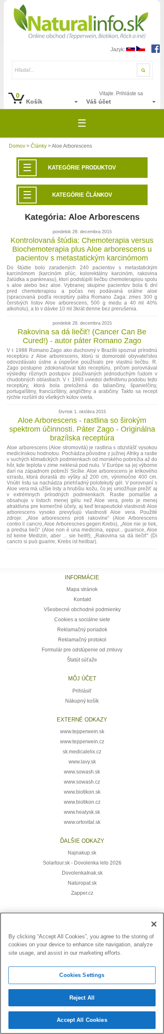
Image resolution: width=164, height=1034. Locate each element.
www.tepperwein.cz (82, 742)
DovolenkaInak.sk (82, 873)
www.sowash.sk (82, 772)
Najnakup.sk (82, 853)
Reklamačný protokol (82, 640)
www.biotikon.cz (82, 802)
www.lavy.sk (82, 762)
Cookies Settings (81, 975)
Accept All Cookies (82, 1020)
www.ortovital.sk (82, 822)
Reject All (82, 998)
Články (39, 146)
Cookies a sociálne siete (82, 619)
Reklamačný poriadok (82, 630)
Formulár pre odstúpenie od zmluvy (82, 650)
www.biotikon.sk (82, 792)
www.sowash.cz (82, 782)
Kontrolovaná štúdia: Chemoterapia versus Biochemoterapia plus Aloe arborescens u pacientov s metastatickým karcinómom (82, 249)
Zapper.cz (82, 893)
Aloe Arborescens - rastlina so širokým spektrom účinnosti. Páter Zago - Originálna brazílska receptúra (82, 429)
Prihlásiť (82, 691)
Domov (17, 146)
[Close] (154, 924)
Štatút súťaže (82, 660)
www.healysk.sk (82, 812)
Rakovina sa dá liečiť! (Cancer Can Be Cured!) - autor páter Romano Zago (82, 336)
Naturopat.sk (82, 883)
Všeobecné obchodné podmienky (82, 609)
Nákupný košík (82, 701)
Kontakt (82, 599)
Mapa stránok (82, 589)
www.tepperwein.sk (82, 731)
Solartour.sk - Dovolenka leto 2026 (82, 863)
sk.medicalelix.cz (82, 752)
